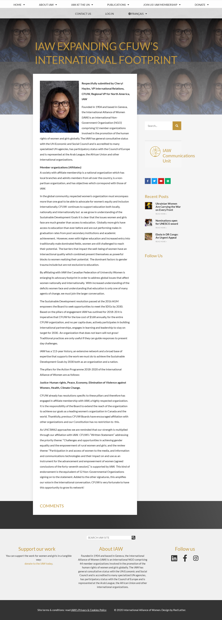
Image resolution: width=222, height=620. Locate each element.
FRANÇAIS (137, 13)
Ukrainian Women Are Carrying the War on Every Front (168, 206)
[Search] (177, 125)
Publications (116, 4)
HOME (18, 4)
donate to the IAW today (38, 563)
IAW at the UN (80, 4)
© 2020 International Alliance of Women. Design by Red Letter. (150, 610)
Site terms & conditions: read (71, 610)
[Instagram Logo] (195, 558)
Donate (200, 4)
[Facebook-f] (185, 558)
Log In (109, 13)
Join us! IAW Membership (160, 4)
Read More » (161, 214)
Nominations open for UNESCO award (167, 222)
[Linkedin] (174, 558)
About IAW (46, 4)
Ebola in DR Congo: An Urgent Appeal (167, 236)
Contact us (83, 13)
